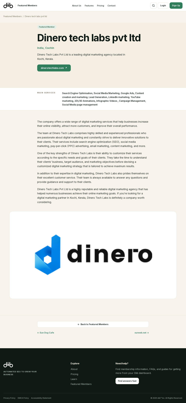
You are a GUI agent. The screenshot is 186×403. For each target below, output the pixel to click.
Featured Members (27, 5)
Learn (74, 379)
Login (163, 5)
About (74, 369)
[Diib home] (8, 5)
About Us (76, 5)
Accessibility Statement (41, 398)
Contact (112, 5)
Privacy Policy (9, 398)
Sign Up (176, 5)
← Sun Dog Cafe (45, 332)
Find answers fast (127, 381)
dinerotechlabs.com (54, 68)
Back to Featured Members (93, 324)
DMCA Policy (23, 398)
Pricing (100, 5)
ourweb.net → (142, 332)
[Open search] (153, 5)
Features (89, 5)
